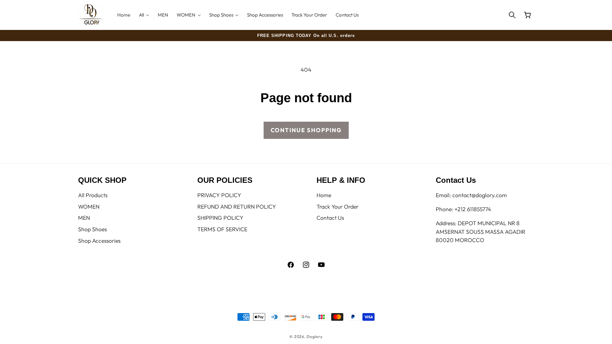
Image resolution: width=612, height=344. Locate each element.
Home (324, 195)
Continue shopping (306, 130)
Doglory (314, 336)
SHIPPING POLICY (220, 217)
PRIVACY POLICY (219, 195)
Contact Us (330, 217)
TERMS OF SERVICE (222, 229)
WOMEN (88, 206)
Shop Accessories (99, 240)
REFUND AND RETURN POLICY (236, 206)
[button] (144, 15)
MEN (84, 217)
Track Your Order (338, 206)
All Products (92, 195)
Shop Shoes (92, 229)
